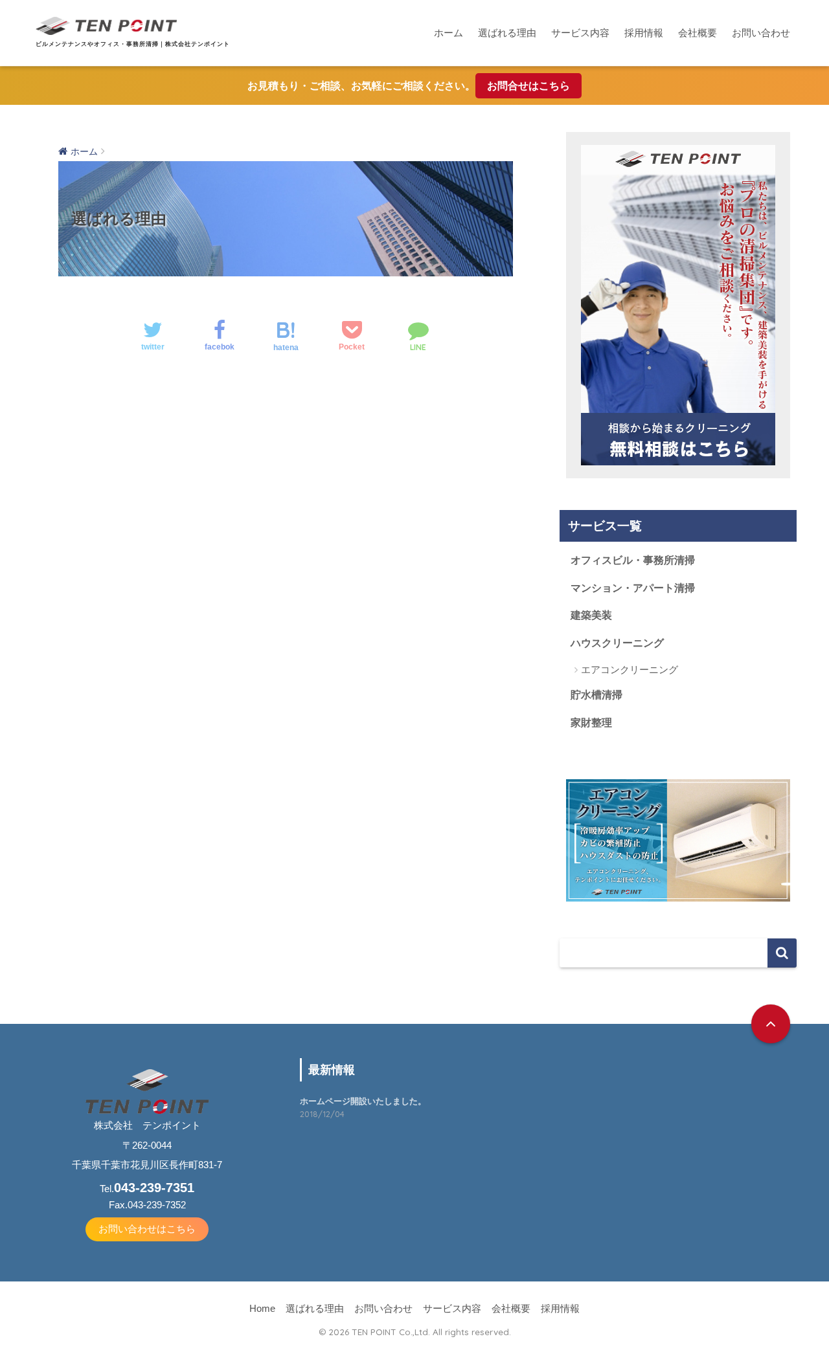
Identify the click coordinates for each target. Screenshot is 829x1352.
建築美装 (591, 615)
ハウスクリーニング (617, 642)
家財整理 (591, 722)
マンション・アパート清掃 (633, 587)
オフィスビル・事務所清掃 (633, 560)
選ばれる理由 (507, 32)
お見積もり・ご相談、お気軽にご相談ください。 (408, 85)
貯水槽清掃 (596, 694)
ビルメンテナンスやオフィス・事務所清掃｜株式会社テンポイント (133, 43)
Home (262, 1308)
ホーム (448, 32)
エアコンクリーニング (629, 669)
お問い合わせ (761, 32)
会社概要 (697, 32)
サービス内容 (580, 32)
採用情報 (643, 32)
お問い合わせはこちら (147, 1229)
